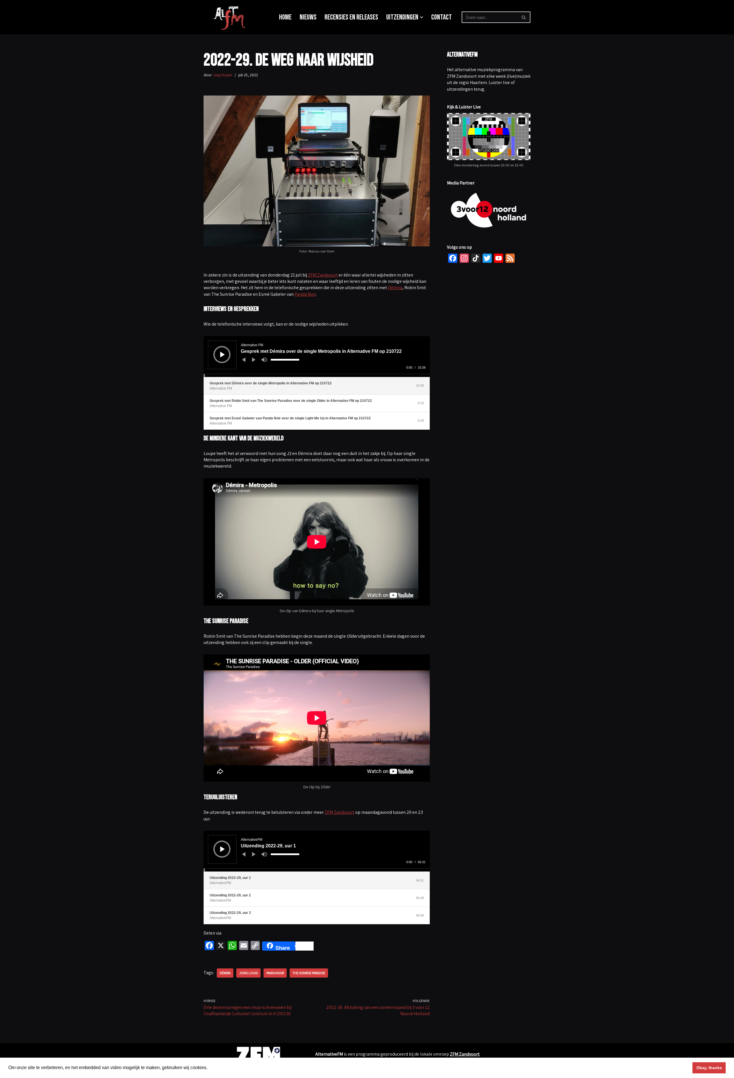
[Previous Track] (243, 359)
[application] (317, 356)
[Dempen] (264, 359)
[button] (421, 17)
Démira (395, 288)
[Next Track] (253, 359)
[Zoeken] (524, 17)
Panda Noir (305, 294)
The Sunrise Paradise (308, 973)
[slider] (285, 360)
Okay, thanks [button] (709, 1067)
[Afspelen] (222, 354)
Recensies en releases (351, 17)
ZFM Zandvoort (323, 275)
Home (285, 17)
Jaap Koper (222, 74)
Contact (441, 17)
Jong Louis (248, 973)
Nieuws (308, 17)
